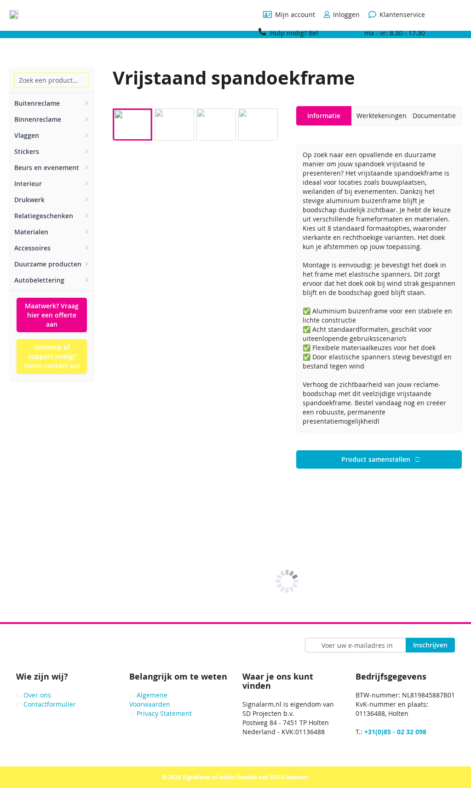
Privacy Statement (164, 713)
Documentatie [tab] (434, 115)
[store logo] (13, 14)
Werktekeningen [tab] (381, 115)
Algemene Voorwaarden (149, 700)
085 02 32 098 (341, 32)
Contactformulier (49, 704)
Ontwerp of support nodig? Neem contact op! (52, 356)
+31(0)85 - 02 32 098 (395, 731)
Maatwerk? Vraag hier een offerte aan (52, 315)
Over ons (37, 695)
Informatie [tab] (323, 115)
